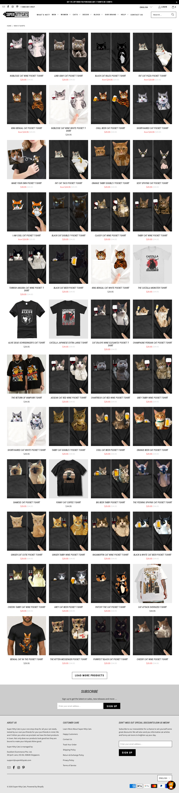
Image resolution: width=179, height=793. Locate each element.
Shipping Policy (69, 749)
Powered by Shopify (35, 786)
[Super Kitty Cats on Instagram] (12, 7)
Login (164, 7)
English (144, 7)
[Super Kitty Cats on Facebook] (8, 7)
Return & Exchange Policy (73, 755)
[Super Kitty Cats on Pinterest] (17, 7)
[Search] (172, 15)
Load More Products (89, 675)
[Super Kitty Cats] (16, 15)
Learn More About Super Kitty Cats (77, 729)
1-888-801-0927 (28, 7)
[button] (55, 14)
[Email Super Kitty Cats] (3, 7)
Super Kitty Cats (19, 786)
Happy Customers (70, 734)
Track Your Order (70, 744)
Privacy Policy (68, 760)
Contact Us (67, 739)
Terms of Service (69, 765)
